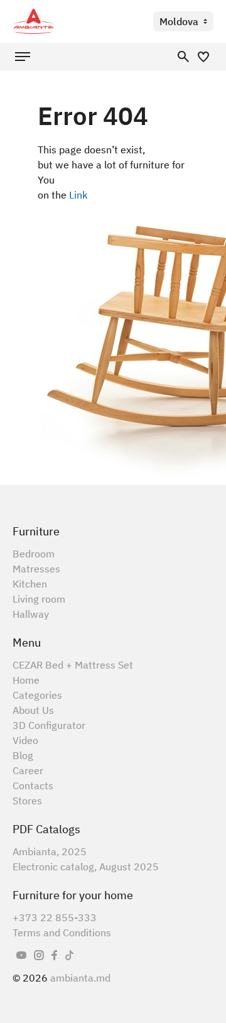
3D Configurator (49, 725)
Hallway (31, 614)
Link (78, 195)
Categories (37, 695)
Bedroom (34, 553)
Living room (39, 599)
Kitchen (30, 583)
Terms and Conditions (62, 932)
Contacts (33, 785)
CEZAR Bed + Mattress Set (73, 665)
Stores (27, 800)
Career (28, 770)
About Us (33, 710)
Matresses (36, 568)
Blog (23, 755)
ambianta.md (80, 977)
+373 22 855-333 (55, 917)
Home (26, 680)
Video (25, 740)
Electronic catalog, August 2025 (86, 866)
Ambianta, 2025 (50, 851)
